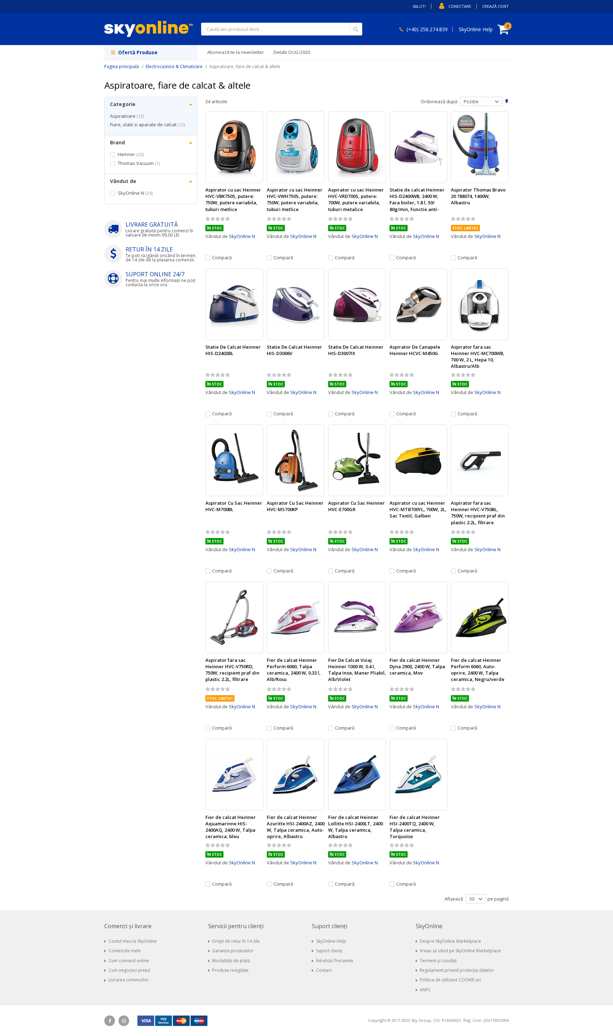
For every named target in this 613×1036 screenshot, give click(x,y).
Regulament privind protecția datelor (457, 970)
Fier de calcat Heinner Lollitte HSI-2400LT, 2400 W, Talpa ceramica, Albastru (355, 827)
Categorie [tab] (123, 104)
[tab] (151, 926)
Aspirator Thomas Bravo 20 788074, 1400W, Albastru (478, 196)
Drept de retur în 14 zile (236, 941)
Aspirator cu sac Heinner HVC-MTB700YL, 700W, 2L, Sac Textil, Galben (418, 509)
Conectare (459, 6)
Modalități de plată (231, 961)
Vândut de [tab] (123, 181)
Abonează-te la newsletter (235, 52)
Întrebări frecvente (334, 961)
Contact (324, 970)
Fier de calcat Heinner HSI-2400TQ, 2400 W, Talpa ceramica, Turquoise (415, 827)
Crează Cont (495, 6)
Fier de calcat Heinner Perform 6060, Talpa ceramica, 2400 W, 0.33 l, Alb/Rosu (294, 670)
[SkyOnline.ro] (148, 28)
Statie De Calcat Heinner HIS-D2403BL (233, 350)
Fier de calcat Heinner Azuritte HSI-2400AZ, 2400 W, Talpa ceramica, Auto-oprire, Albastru (296, 827)
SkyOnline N (242, 236)
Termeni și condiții (438, 961)
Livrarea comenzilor (129, 980)
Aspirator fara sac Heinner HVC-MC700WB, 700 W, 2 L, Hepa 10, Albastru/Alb (477, 357)
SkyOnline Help (331, 941)
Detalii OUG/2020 (292, 52)
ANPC (425, 990)
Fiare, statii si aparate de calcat (148, 124)
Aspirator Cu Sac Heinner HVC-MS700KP (295, 506)
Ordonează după (439, 101)
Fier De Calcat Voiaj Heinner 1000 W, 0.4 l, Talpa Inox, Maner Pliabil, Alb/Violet (357, 670)
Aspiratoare (128, 116)
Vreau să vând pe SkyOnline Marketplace (460, 951)
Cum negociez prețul (129, 970)
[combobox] (282, 29)
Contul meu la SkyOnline (133, 941)
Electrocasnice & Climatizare (174, 66)
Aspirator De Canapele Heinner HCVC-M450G (415, 350)
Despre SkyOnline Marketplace (450, 941)
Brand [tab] (117, 142)
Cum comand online (129, 961)
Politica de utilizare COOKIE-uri (450, 980)
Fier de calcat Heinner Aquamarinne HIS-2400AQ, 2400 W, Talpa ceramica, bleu (230, 827)
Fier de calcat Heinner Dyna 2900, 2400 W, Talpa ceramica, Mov (417, 666)
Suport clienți (329, 951)
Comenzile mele (125, 951)
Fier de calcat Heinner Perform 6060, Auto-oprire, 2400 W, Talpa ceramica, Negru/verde (477, 670)
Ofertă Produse (137, 52)
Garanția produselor (233, 951)
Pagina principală (121, 66)
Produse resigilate (230, 970)
